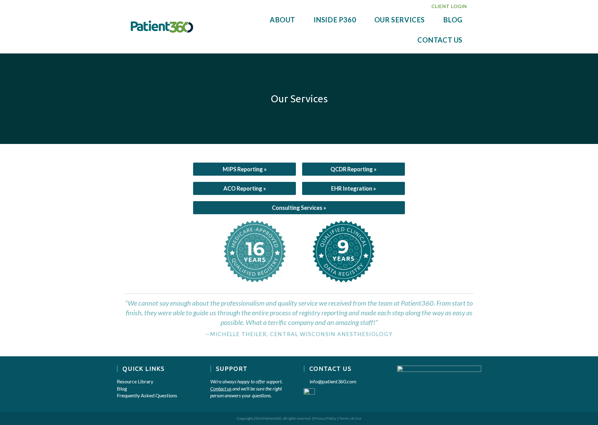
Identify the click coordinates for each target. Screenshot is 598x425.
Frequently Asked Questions (147, 395)
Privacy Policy (325, 418)
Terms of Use (350, 418)
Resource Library (135, 381)
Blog (122, 388)
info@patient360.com (333, 381)
